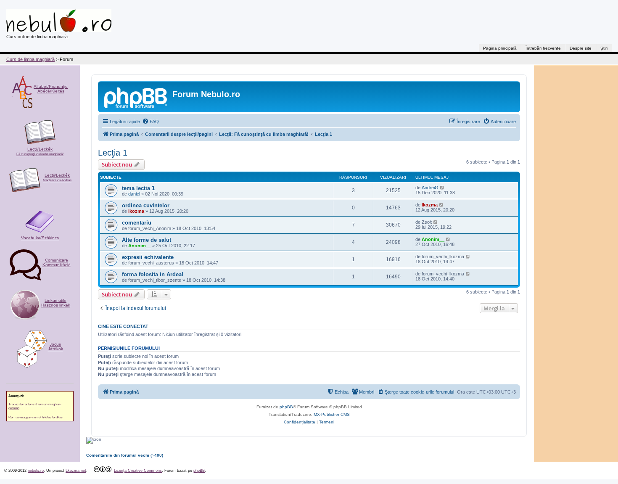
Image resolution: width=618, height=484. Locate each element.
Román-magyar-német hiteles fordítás (35, 417)
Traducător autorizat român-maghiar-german (34, 406)
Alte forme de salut (146, 240)
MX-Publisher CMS (332, 414)
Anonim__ (139, 245)
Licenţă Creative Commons (138, 470)
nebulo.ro (36, 470)
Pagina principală (500, 48)
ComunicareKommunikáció (56, 262)
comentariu (136, 223)
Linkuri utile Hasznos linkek (55, 302)
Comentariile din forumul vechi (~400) (124, 455)
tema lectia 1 (138, 188)
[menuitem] (150, 121)
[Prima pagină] (136, 96)
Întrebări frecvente (543, 48)
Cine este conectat (123, 326)
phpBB (286, 407)
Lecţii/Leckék (39, 151)
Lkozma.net (76, 470)
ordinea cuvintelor (145, 205)
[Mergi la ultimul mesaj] (442, 187)
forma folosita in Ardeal (152, 274)
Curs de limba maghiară (30, 59)
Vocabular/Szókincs (40, 237)
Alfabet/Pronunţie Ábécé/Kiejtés (51, 88)
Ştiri (603, 48)
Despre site (581, 48)
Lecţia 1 (112, 152)
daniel (134, 193)
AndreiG (430, 187)
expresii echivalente (148, 257)
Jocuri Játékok (55, 346)
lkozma (136, 211)
